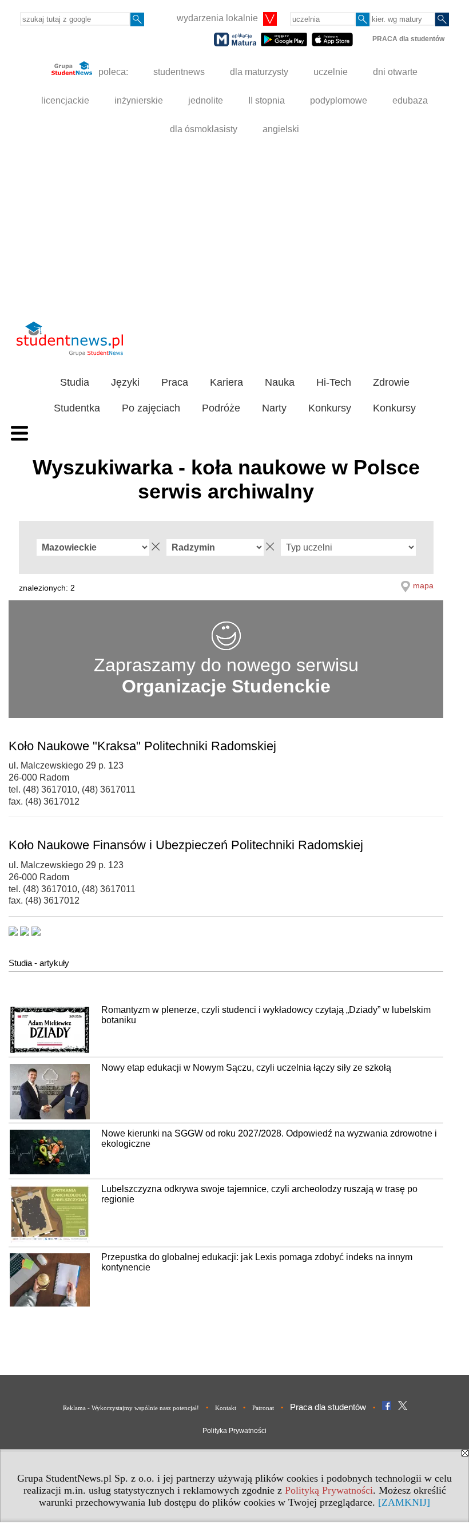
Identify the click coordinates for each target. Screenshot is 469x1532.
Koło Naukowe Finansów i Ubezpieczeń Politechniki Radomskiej (186, 845)
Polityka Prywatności (234, 1431)
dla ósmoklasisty (203, 129)
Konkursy (329, 408)
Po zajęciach (151, 408)
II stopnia (266, 100)
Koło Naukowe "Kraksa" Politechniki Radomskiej (142, 746)
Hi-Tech (333, 382)
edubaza (410, 100)
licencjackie (65, 100)
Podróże (221, 408)
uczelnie (330, 72)
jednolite (205, 100)
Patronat (263, 1407)
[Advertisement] (234, 229)
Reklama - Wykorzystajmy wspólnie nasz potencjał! (131, 1407)
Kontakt (225, 1407)
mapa (423, 585)
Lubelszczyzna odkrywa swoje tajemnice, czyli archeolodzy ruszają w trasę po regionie (259, 1194)
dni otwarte (395, 72)
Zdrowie (391, 382)
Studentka (77, 408)
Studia (74, 382)
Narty (274, 408)
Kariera (226, 382)
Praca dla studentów (328, 1407)
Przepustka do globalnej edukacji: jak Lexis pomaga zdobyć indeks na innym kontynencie (256, 1262)
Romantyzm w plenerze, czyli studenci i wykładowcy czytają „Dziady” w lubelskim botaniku (266, 1015)
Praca (174, 382)
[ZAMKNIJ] (404, 1502)
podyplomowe (338, 100)
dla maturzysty (259, 72)
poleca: (112, 72)
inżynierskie (138, 100)
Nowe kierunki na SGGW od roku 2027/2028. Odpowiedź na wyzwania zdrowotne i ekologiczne (269, 1139)
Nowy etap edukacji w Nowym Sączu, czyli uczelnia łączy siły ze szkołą (246, 1067)
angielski (281, 129)
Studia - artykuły (39, 963)
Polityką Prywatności (329, 1490)
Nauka (280, 382)
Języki (125, 382)
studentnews (179, 72)
